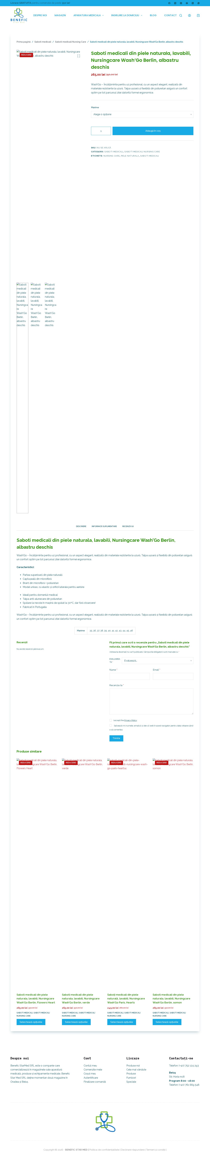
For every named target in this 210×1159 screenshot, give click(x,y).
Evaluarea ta (114, 660)
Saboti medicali (113, 152)
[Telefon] (193, 3)
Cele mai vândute (136, 1069)
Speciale (131, 1081)
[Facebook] (169, 3)
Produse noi (133, 1065)
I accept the (125, 720)
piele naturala (130, 156)
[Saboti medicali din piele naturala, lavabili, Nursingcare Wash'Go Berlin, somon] (173, 873)
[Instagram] (181, 3)
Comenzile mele (93, 1069)
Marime (95, 107)
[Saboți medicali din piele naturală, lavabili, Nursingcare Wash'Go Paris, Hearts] (127, 873)
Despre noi (40, 15)
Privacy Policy (130, 720)
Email (156, 669)
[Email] (187, 3)
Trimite (116, 738)
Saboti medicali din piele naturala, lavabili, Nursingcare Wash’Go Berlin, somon (171, 998)
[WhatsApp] (199, 3)
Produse (131, 1073)
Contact (170, 15)
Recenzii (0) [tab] (128, 526)
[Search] (180, 15)
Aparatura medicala (87, 15)
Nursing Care (111, 156)
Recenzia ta (116, 685)
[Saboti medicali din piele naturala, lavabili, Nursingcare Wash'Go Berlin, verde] (82, 873)
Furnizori (131, 1077)
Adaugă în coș (152, 130)
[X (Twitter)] (175, 3)
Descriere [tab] (81, 526)
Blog (153, 15)
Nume (113, 669)
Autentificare (91, 1077)
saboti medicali (149, 156)
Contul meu (90, 1065)
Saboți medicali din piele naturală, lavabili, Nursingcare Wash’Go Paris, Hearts (126, 998)
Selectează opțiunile (31, 1022)
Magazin (60, 15)
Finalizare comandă (95, 1081)
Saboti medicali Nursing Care (142, 152)
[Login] (189, 15)
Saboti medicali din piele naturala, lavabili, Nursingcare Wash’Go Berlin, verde (81, 998)
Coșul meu (90, 1073)
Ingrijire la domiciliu (125, 15)
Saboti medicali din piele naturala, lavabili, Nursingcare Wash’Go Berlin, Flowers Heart (36, 998)
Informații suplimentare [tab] (104, 526)
